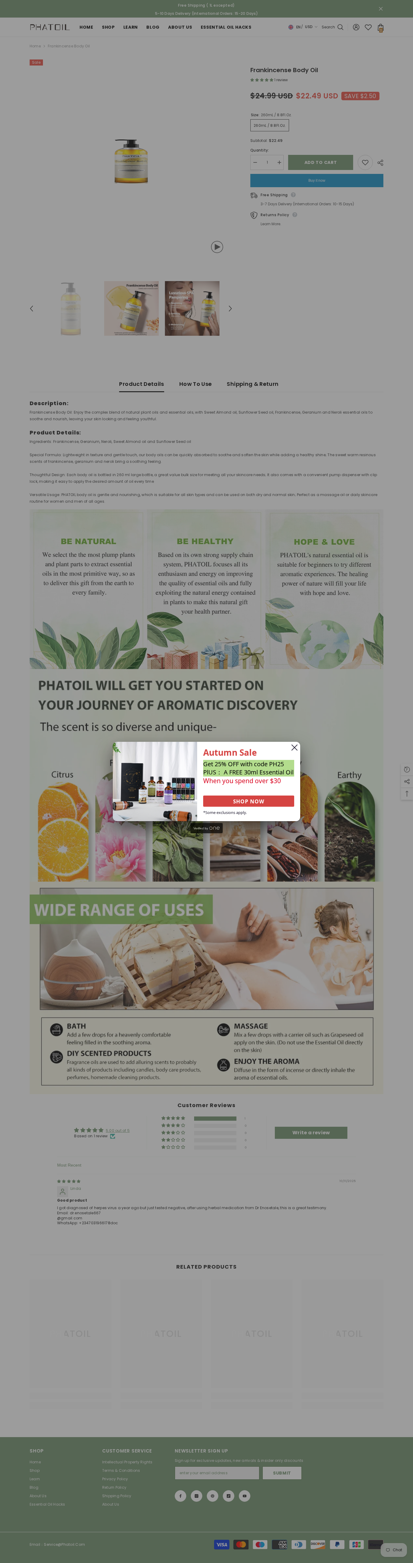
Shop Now (248, 801)
